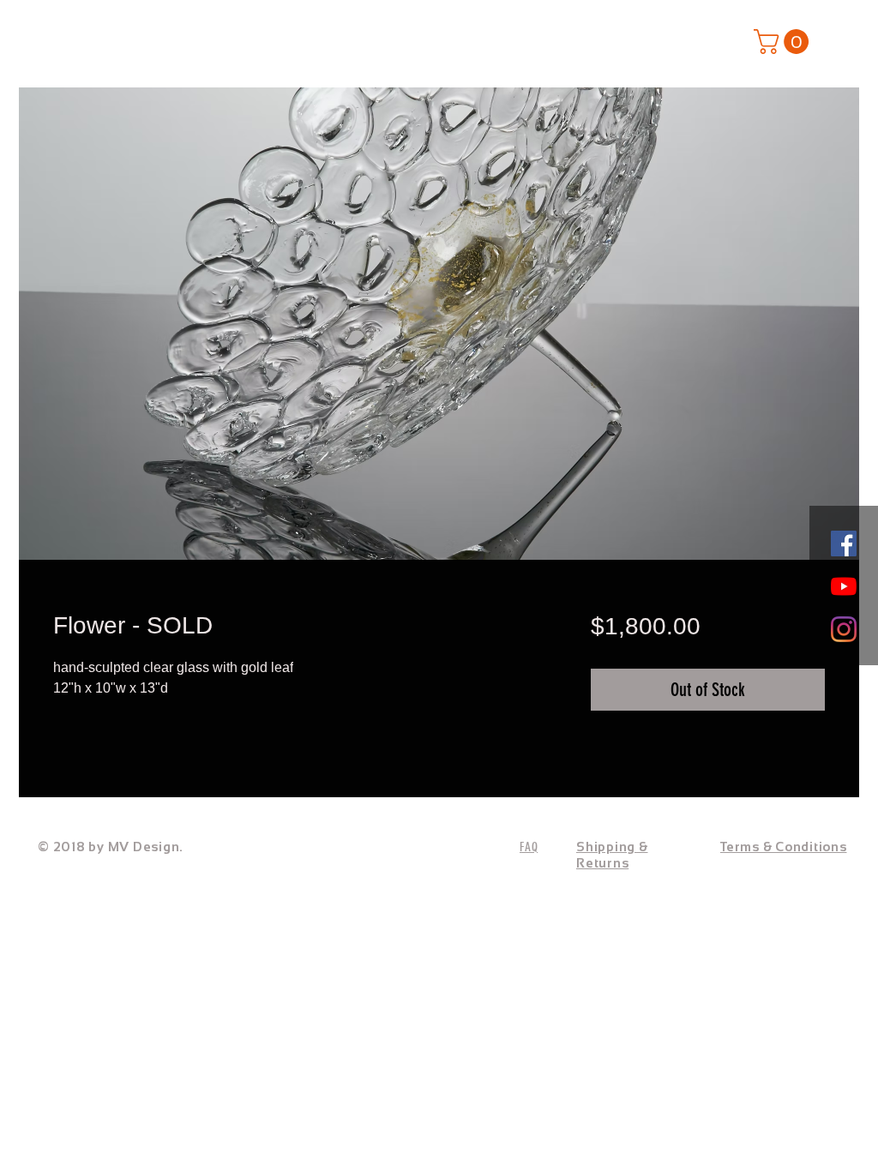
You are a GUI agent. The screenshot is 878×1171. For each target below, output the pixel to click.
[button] (784, 41)
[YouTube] (844, 586)
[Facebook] (844, 543)
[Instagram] (844, 629)
